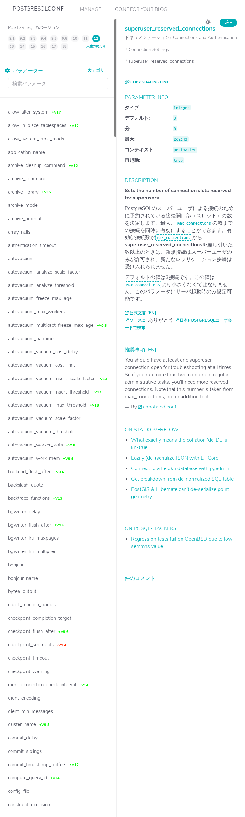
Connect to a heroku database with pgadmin (180, 468)
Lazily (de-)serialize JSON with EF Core (174, 457)
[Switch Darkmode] (208, 23)
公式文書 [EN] (143, 313)
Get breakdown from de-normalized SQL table (182, 479)
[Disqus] (181, 665)
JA (227, 22)
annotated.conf (159, 406)
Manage (90, 9)
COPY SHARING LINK (149, 82)
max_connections (194, 223)
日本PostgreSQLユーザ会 (206, 320)
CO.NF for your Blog (141, 9)
